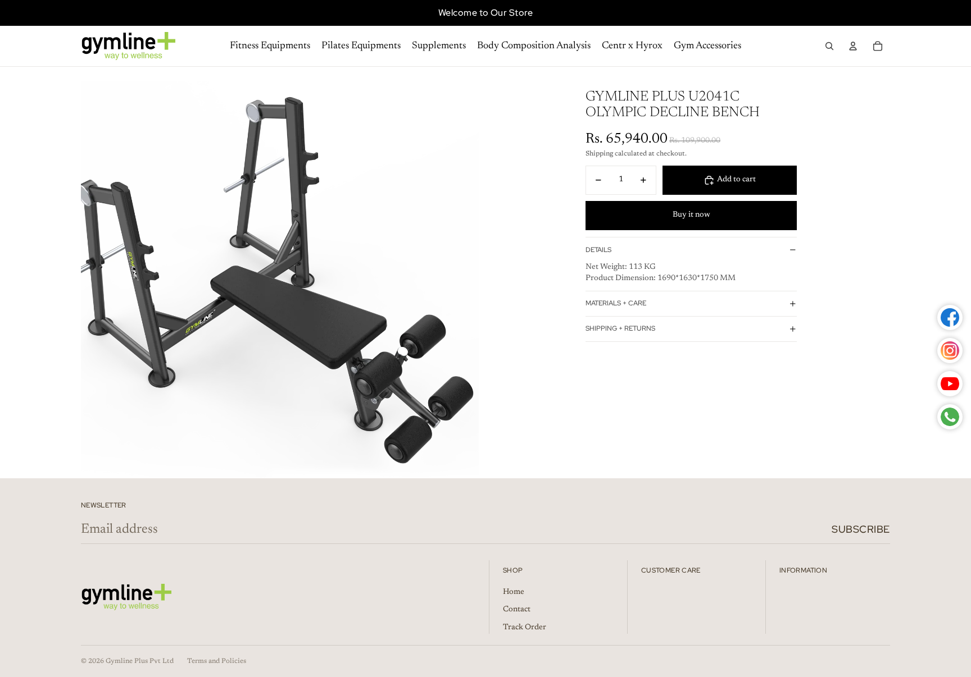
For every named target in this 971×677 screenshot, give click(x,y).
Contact (516, 610)
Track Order (524, 628)
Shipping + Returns (620, 328)
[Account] (853, 46)
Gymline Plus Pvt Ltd (140, 661)
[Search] (829, 46)
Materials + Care (616, 303)
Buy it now (691, 215)
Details (598, 249)
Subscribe (861, 529)
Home (513, 592)
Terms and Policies (216, 661)
